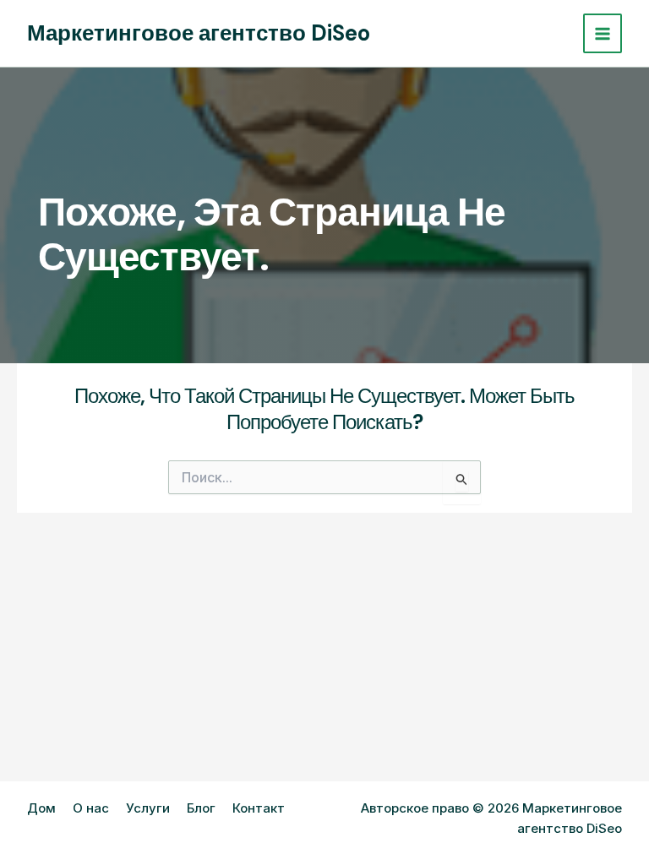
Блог (201, 808)
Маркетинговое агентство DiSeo (198, 33)
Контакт (258, 808)
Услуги (148, 808)
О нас (91, 808)
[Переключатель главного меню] (603, 33)
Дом (41, 808)
